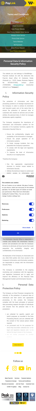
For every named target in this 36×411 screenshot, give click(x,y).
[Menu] (34, 3)
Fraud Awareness (18, 26)
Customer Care (30, 384)
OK (18, 233)
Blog (20, 386)
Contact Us (26, 386)
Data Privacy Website (18, 29)
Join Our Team (20, 384)
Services (17, 378)
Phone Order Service (18, 38)
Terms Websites (18, 41)
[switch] (31, 209)
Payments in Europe (11, 381)
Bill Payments (18, 45)
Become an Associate (8, 384)
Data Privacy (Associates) (18, 51)
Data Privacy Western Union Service (18, 32)
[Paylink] (8, 3)
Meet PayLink (9, 378)
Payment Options (26, 378)
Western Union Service (18, 35)
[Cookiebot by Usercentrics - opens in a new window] (26, 176)
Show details (26, 227)
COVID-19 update (12, 386)
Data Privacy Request (18, 48)
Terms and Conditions (25, 381)
